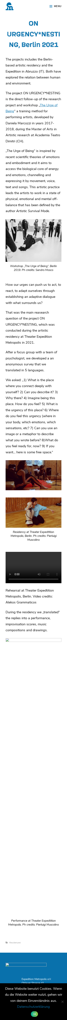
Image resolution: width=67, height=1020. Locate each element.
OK (34, 1014)
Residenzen (15, 943)
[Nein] (62, 1001)
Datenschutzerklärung (33, 1007)
